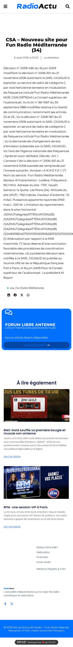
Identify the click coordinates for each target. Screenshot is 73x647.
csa (12, 288)
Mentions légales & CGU (51, 569)
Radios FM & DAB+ (47, 547)
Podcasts (42, 557)
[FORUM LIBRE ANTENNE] (8, 312)
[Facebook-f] (5, 603)
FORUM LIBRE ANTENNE (30, 324)
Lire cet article (12, 456)
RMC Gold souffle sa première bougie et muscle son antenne (35, 432)
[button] (9, 295)
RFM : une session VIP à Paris (26, 507)
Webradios (43, 552)
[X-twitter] (11, 603)
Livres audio (43, 562)
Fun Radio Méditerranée (29, 288)
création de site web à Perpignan (47, 630)
